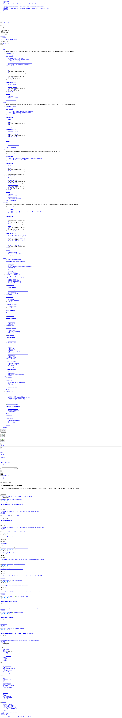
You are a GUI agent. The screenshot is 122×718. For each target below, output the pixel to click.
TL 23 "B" (15, 185)
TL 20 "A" (10, 187)
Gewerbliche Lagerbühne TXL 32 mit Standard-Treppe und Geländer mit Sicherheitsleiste (26, 211)
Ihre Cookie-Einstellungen (8, 685)
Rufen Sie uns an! (4, 39)
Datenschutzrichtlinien (13, 716)
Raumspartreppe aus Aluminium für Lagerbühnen (18, 291)
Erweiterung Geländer (6, 520)
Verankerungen (10, 394)
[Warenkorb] (1, 473)
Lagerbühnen (9, 67)
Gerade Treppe (11, 264)
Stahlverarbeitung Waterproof (9, 668)
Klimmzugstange (11, 386)
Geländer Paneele (11, 348)
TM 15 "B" (16, 131)
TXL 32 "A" (10, 238)
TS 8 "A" (10, 84)
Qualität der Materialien (30, 8)
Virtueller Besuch (46, 8)
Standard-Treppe (11, 283)
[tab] (62, 464)
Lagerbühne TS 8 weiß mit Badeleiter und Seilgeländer (19, 64)
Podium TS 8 (10, 77)
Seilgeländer (10, 324)
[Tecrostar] (2, 44)
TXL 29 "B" (16, 242)
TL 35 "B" (15, 180)
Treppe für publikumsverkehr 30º (14, 281)
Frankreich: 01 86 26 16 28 (8, 705)
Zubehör (4, 376)
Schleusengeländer (12, 371)
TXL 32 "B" (16, 238)
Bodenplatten (9, 418)
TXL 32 (9, 221)
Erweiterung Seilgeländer (7, 617)
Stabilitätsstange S (11, 96)
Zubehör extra (9, 380)
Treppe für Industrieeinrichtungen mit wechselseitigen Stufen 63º (21, 266)
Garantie (4, 686)
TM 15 (9, 119)
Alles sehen (8, 312)
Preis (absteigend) (28, 496)
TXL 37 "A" (10, 235)
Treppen (27, 3)
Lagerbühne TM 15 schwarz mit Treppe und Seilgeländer (19, 112)
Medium (4, 102)
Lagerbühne (31, 3)
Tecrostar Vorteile (6, 699)
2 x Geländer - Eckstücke (13, 409)
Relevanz (3, 495)
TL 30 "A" (10, 182)
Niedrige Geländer (10, 337)
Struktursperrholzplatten (13, 422)
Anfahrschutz (11, 383)
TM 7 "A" (10, 136)
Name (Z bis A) (14, 496)
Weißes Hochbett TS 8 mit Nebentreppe (16, 58)
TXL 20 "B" (16, 245)
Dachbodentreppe (11, 289)
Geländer (5, 314)
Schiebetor (10, 375)
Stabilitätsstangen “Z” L (13, 195)
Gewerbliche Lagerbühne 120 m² (14, 212)
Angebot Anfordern (7, 666)
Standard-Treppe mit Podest (13, 279)
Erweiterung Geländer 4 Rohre (9, 553)
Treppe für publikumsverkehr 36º (14, 282)
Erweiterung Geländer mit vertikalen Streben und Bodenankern (17, 633)
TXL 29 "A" (10, 242)
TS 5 (9, 72)
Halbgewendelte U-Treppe (13, 280)
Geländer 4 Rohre (11, 323)
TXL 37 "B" (16, 235)
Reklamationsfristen (7, 681)
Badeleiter (10, 269)
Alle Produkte (6, 649)
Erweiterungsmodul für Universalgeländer (11, 504)
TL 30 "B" (15, 182)
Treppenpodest (9, 297)
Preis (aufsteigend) (21, 496)
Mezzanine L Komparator (11, 200)
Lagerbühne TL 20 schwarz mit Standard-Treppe (18, 159)
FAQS (2, 454)
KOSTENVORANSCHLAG (24, 6)
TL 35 (9, 165)
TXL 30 (9, 223)
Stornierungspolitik (7, 683)
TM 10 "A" (10, 134)
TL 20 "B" (15, 187)
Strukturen (5, 651)
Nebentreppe (10, 271)
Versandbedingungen (7, 679)
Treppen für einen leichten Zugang (15, 277)
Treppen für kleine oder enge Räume (15, 261)
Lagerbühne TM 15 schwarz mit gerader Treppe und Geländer (20, 111)
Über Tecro (5, 7)
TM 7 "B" (15, 136)
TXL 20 (9, 228)
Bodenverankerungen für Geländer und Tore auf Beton (19, 397)
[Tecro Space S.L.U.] (5, 22)
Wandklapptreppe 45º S (13, 293)
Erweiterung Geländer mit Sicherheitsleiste (12, 569)
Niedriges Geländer (12, 341)
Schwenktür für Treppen (13, 365)
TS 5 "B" (15, 87)
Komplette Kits (9, 56)
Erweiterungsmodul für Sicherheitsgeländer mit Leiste (14, 585)
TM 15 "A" (10, 131)
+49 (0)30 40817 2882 (12, 39)
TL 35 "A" (10, 180)
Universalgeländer (11, 330)
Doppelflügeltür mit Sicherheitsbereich (16, 374)
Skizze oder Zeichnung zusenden (37, 6)
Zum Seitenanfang (5, 644)
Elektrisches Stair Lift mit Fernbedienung (16, 382)
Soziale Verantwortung (20, 8)
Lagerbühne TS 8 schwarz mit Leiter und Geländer (18, 59)
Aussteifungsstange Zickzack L (14, 198)
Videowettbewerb (39, 8)
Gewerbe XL (5, 202)
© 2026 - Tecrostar (5, 716)
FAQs (4, 2)
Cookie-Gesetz (30, 716)
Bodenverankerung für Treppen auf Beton (16, 398)
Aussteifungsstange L (12, 197)
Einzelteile (5, 427)
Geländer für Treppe (11, 361)
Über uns (3, 457)
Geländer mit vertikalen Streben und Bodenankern (18, 333)
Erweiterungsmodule (11, 82)
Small (4, 49)
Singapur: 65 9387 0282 (8, 709)
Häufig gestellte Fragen (7, 671)
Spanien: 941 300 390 (7, 704)
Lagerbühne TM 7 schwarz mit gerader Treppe (17, 113)
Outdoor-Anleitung (7, 684)
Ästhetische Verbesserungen (13, 406)
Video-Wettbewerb (7, 696)
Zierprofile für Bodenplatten (13, 410)
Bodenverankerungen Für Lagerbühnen (16, 396)
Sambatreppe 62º (11, 267)
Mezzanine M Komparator (11, 147)
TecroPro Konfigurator (7, 673)
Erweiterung (23, 3)
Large (4, 149)
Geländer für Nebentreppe (13, 363)
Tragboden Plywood (12, 421)
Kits (4, 650)
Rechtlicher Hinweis (22, 716)
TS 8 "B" (15, 84)
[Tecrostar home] (1, 471)
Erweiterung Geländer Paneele (8, 536)
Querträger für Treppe (11, 304)
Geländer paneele (11, 322)
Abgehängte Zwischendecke (14, 411)
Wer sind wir (5, 693)
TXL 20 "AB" (23, 245)
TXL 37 (9, 218)
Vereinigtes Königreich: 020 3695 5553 (11, 707)
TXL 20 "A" (10, 245)
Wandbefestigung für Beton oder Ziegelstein (17, 399)
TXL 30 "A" (10, 240)
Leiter (9, 268)
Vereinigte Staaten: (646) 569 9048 (10, 708)
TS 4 (9, 75)
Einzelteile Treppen (11, 310)
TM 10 (9, 122)
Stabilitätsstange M (12, 143)
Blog (4, 10)
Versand (14, 3)
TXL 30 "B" (16, 240)
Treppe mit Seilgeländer (13, 273)
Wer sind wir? (6, 8)
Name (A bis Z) (8, 496)
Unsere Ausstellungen (7, 670)
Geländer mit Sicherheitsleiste (14, 331)
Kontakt (4, 5)
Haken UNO (10, 384)
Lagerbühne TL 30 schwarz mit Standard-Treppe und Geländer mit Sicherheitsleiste (25, 158)
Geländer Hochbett (12, 340)
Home (6, 1)
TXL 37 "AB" (23, 235)
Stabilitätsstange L (11, 194)
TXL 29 (9, 226)
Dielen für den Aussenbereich (14, 420)
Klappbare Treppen (11, 287)
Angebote (5, 667)
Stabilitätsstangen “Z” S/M (13, 97)
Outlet (4, 669)
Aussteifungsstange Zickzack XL (14, 253)
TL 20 (9, 173)
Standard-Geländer (11, 318)
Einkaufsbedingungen (7, 680)
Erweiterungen (9, 344)
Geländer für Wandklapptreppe (14, 364)
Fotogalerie (5, 9)
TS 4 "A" (10, 89)
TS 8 (9, 70)
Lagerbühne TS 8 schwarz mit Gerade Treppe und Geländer (20, 63)
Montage (18, 3)
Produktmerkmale (12, 8)
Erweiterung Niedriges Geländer (9, 601)
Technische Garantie (44, 3)
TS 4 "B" (15, 89)
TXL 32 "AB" (23, 238)
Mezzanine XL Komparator (11, 255)
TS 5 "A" (10, 87)
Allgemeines (36, 3)
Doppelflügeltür (11, 373)
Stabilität (8, 94)
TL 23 (9, 170)
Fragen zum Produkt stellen (12, 6)
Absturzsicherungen (11, 369)
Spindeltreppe (11, 265)
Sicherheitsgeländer (11, 328)
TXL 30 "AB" (23, 240)
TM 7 (9, 124)
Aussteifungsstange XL (13, 252)
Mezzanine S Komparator (11, 100)
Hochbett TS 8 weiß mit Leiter (14, 60)
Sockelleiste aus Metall (12, 387)
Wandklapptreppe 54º (12, 292)
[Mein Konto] (2, 473)
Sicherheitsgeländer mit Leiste (14, 332)
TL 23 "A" (10, 185)
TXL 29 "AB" (23, 242)
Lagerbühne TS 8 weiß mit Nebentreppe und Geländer (19, 61)
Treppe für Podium (12, 272)
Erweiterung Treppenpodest (13, 300)
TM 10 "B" (16, 134)
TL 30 (9, 168)
